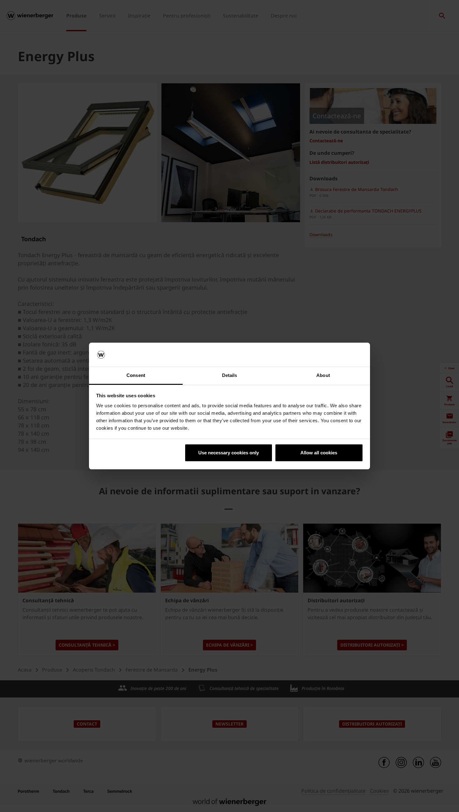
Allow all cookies (318, 452)
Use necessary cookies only (228, 452)
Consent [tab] (135, 375)
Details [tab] (229, 375)
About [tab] (323, 375)
